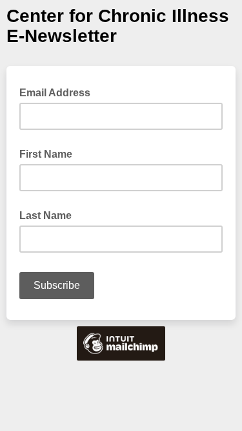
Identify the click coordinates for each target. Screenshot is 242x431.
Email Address (58, 92)
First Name (45, 154)
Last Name (45, 215)
